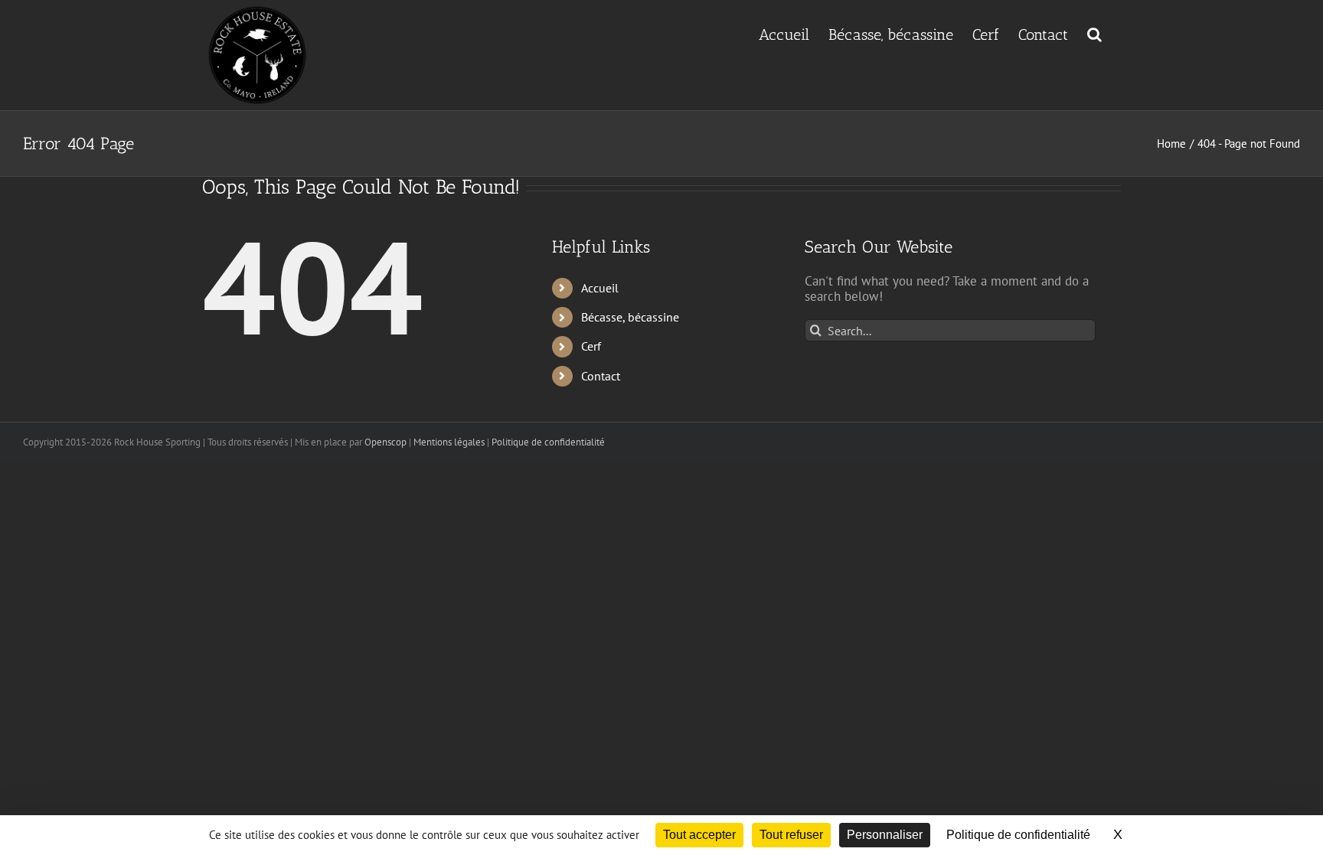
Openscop (385, 442)
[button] (1094, 33)
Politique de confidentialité (548, 442)
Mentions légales (449, 442)
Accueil (600, 287)
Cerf (591, 346)
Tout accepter (699, 834)
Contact (600, 375)
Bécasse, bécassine (630, 317)
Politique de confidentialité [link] (1018, 834)
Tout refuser (791, 834)
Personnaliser (885, 834)
